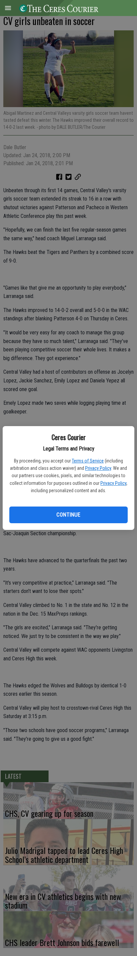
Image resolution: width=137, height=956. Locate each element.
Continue (68, 515)
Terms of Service (88, 460)
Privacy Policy (98, 468)
